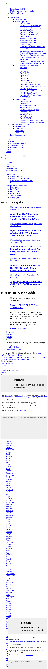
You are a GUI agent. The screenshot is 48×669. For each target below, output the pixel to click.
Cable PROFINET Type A (29, 110)
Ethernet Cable (18, 357)
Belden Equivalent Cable (24, 22)
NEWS (8, 150)
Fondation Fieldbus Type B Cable (32, 122)
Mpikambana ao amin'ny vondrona (23, 11)
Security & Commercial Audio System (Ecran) (31, 44)
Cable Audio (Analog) (28, 32)
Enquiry (13, 328)
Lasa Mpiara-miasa (17, 147)
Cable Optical (20, 137)
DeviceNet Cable (26, 112)
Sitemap (11, 355)
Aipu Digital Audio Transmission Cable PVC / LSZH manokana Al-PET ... (26, 284)
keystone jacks (20, 126)
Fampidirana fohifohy (18, 9)
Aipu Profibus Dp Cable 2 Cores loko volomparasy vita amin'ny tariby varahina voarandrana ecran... (25, 250)
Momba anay (10, 7)
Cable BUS (24, 103)
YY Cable (23, 68)
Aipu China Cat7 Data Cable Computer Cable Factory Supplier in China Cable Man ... (25, 216)
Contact (8, 152)
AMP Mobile (20, 355)
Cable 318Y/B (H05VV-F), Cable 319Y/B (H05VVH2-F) (32, 92)
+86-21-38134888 (12, 347)
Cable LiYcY (25, 78)
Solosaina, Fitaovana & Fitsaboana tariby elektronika (32, 48)
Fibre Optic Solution (17, 135)
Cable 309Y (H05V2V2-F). (30, 84)
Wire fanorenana (23, 359)
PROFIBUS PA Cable (28, 105)
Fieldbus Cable (20, 99)
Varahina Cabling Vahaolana (20, 124)
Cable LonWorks (26, 114)
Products (9, 15)
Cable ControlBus (26, 116)
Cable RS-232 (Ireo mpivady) (30, 28)
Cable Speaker (25, 36)
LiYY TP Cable (25, 74)
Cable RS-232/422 (26, 30)
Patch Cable (19, 133)
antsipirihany (21, 328)
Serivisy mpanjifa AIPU (10, 370)
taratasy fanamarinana (18, 143)
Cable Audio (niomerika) (29, 34)
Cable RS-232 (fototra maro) (30, 26)
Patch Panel (19, 131)
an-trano (9, 162)
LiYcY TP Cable (26, 82)
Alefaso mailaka (7, 363)
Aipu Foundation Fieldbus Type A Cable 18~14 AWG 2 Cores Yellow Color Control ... (25, 233)
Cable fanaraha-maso (8, 359)
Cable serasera (30, 357)
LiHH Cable (24, 76)
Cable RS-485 (25, 24)
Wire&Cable (14, 17)
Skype (3, 372)
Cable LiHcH (25, 80)
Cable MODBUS (26, 118)
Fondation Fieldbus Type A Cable (32, 120)
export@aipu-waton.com (15, 349)
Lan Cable (19, 129)
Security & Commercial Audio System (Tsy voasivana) (31, 39)
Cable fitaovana (20, 19)
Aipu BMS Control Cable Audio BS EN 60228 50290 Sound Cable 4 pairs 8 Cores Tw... (25, 268)
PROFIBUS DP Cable (28, 108)
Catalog (13, 141)
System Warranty (16, 145)
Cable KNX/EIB (26, 101)
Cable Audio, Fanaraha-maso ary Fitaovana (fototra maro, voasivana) (33, 52)
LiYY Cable (24, 72)
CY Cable (23, 70)
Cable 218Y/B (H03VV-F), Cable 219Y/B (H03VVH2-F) (32, 88)
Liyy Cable (41, 357)
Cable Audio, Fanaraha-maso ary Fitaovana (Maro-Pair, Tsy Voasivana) (32, 57)
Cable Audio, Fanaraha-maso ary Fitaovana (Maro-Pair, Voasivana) (32, 62)
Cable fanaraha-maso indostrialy (27, 66)
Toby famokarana (16, 13)
